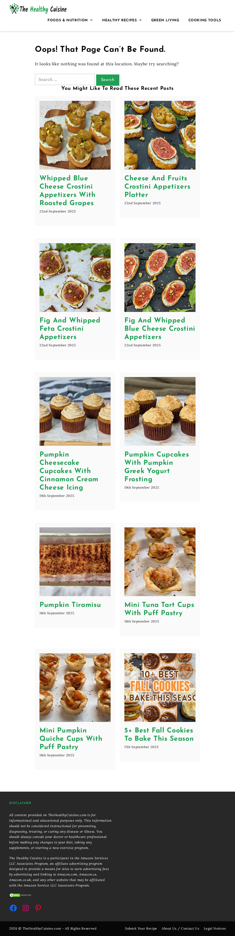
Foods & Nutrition (68, 20)
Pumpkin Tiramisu (70, 605)
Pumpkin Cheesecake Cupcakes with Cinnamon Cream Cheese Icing (68, 471)
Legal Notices (215, 928)
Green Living (165, 20)
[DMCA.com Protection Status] (20, 896)
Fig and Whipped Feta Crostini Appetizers (70, 329)
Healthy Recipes (119, 20)
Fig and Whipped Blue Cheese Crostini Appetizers (159, 329)
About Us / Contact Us (180, 928)
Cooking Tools (204, 20)
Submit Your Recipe (141, 928)
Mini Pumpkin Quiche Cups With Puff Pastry (70, 739)
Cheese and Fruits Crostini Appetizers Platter (157, 187)
